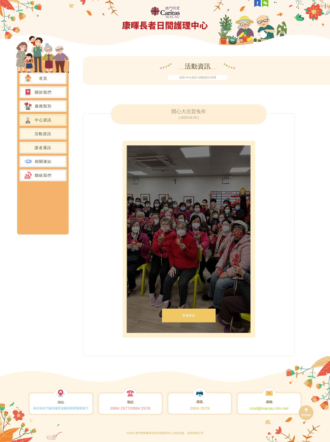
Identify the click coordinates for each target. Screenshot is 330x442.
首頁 (182, 77)
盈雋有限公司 (196, 433)
